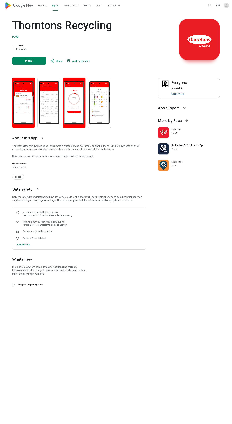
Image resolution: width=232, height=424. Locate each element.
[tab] (42, 5)
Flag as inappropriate (27, 284)
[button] (23, 103)
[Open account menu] (226, 5)
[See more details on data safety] (24, 245)
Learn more (28, 215)
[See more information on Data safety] (37, 189)
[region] (80, 47)
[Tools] (18, 176)
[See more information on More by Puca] (187, 120)
